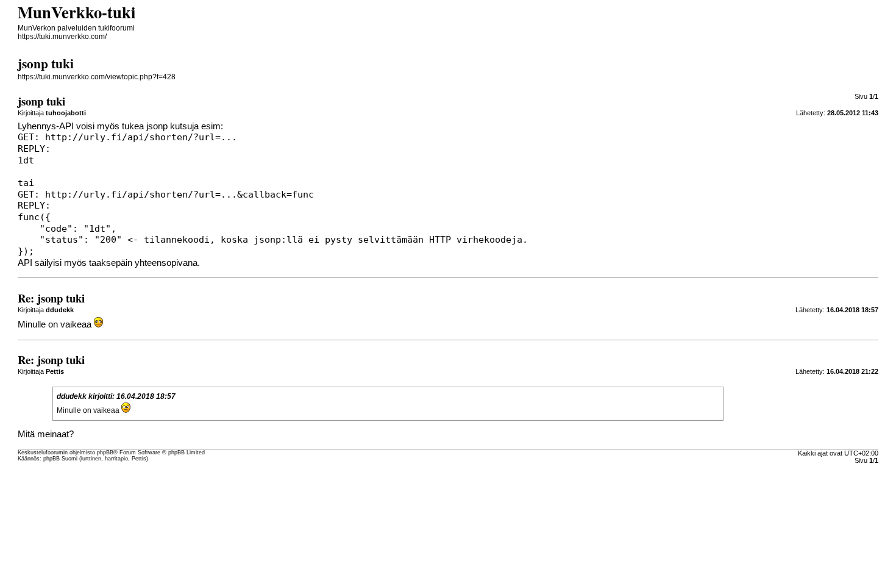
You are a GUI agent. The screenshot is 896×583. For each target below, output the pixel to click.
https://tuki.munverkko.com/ (62, 36)
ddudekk (72, 396)
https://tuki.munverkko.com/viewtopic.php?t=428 (97, 77)
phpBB (105, 452)
